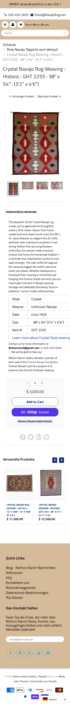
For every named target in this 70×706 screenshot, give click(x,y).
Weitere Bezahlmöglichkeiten (35, 421)
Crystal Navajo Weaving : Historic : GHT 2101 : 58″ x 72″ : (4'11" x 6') (50, 510)
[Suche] (64, 33)
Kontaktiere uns (17, 582)
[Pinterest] (20, 653)
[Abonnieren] (59, 639)
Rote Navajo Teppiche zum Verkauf (32, 49)
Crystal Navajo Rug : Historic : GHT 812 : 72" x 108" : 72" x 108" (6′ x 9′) (19, 510)
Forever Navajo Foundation (42, 362)
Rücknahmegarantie (21, 587)
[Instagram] (29, 653)
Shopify (42, 676)
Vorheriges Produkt (22, 96)
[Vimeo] (48, 653)
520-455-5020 (18, 15)
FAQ (9, 577)
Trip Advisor (14, 597)
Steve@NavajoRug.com (50, 15)
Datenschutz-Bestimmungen (27, 592)
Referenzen (14, 572)
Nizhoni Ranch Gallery (25, 676)
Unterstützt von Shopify (43, 681)
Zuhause (9, 44)
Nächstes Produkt (48, 96)
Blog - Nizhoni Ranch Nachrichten (31, 567)
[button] (54, 699)
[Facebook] (10, 653)
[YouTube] (38, 653)
